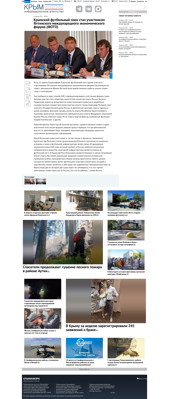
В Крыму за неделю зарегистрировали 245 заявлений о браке (100, 327)
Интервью (34, 1)
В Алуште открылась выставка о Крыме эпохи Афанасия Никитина (40, 214)
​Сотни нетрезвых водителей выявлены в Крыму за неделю (132, 48)
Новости (27, 1)
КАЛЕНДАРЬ (132, 12)
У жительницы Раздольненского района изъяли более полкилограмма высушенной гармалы (125, 362)
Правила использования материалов (99, 384)
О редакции (140, 1)
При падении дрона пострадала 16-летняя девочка (131, 23)
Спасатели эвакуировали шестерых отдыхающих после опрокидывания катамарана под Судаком (39, 303)
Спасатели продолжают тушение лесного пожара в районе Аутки (62, 269)
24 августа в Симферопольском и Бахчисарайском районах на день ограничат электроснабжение (130, 31)
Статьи (40, 1)
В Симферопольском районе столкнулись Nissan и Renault (132, 40)
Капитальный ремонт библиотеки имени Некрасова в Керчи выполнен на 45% (83, 214)
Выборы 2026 (47, 1)
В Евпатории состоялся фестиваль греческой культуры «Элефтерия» (126, 273)
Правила (133, 1)
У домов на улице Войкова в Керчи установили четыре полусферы (122, 243)
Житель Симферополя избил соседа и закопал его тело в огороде (40, 331)
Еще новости (84, 369)
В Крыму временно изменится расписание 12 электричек (133, 55)
